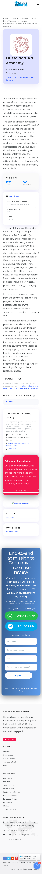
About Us (6, 752)
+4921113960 (12, 449)
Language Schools (10, 796)
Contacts (6, 862)
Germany (9, 80)
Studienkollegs (8, 785)
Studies (6, 806)
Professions (7, 802)
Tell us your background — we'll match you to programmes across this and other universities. (21, 388)
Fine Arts (9, 402)
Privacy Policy (15, 862)
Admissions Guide (10, 762)
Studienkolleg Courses (11, 792)
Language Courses (10, 799)
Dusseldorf (10, 77)
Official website (13, 532)
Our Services (8, 755)
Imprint (5, 865)
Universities (7, 778)
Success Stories (9, 758)
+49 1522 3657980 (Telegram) (18, 835)
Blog (5, 765)
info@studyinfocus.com (16, 839)
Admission (10, 517)
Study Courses (8, 789)
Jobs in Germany (9, 809)
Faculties (14, 196)
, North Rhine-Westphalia (23, 77)
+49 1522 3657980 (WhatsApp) (18, 830)
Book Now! (21, 491)
